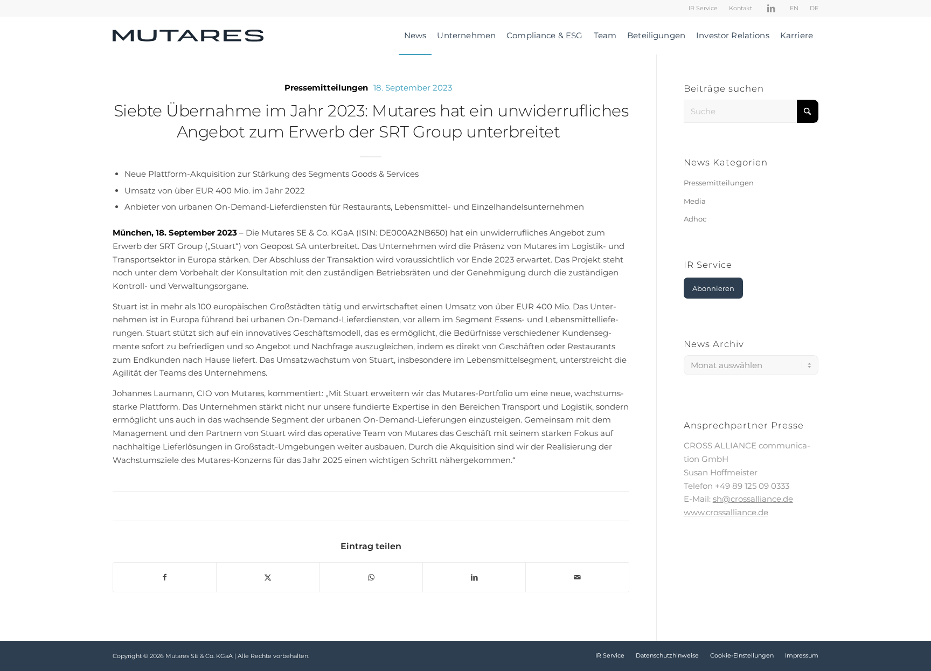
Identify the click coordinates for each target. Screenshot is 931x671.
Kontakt (740, 8)
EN (794, 8)
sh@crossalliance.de (753, 499)
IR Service (703, 8)
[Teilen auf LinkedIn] (474, 577)
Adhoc (695, 219)
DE (814, 8)
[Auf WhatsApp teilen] (371, 577)
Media (695, 201)
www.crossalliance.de (726, 512)
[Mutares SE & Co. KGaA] (188, 35)
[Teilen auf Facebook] (164, 577)
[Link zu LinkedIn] (771, 8)
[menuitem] (703, 8)
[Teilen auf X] (268, 577)
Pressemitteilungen (326, 87)
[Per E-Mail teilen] (577, 577)
